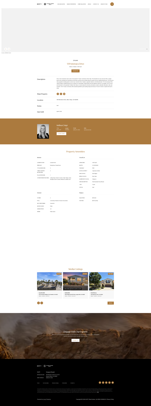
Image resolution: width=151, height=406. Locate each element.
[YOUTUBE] (112, 382)
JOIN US (89, 4)
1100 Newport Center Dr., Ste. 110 (53, 374)
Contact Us (96, 4)
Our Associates (61, 4)
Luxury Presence (47, 399)
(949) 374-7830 (76, 129)
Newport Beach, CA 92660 (51, 376)
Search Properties (71, 4)
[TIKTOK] (109, 382)
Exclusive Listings (55, 383)
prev (5, 49)
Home (38, 383)
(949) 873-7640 (104, 4)
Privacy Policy (110, 399)
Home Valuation (82, 4)
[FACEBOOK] (100, 382)
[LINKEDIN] (106, 382)
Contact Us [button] (75, 340)
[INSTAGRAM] (103, 382)
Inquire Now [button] (75, 70)
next (9, 49)
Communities (64, 383)
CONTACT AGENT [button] (61, 133)
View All (110, 303)
